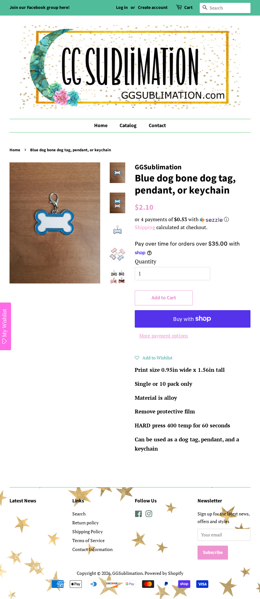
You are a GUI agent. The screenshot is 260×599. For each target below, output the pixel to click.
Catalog (128, 125)
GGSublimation (127, 573)
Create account (152, 7)
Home (100, 125)
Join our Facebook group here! (40, 7)
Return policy (85, 523)
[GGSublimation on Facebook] (138, 515)
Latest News (23, 500)
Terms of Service (88, 540)
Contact (157, 125)
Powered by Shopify (164, 573)
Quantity (145, 261)
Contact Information (92, 549)
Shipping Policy (87, 531)
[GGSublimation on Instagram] (148, 515)
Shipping (145, 227)
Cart (188, 7)
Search (79, 514)
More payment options (163, 335)
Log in (122, 7)
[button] (192, 219)
